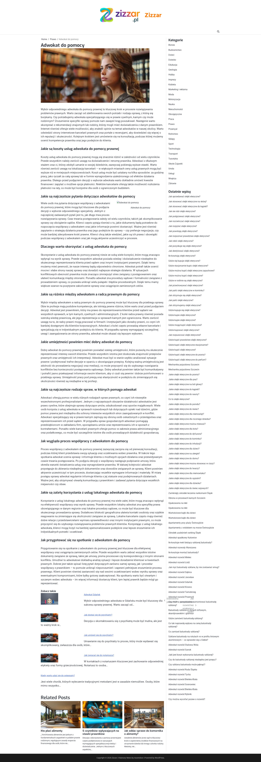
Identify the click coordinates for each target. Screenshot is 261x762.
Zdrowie (172, 183)
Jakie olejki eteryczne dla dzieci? (184, 448)
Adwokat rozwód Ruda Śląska (182, 669)
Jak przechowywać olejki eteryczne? (185, 285)
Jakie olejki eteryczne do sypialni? (184, 478)
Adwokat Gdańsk (92, 594)
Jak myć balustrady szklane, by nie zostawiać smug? (193, 567)
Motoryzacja (174, 99)
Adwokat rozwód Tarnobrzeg (182, 592)
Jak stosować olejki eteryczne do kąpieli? (188, 206)
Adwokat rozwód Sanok (179, 649)
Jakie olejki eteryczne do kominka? (185, 438)
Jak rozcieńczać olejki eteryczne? (184, 221)
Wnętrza (172, 178)
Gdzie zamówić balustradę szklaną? (185, 618)
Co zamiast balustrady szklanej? (184, 631)
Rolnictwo (173, 134)
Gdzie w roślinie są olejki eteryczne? (185, 280)
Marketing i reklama (177, 89)
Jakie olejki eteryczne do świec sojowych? (188, 488)
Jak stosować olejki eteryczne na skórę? (187, 201)
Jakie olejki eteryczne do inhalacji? (185, 443)
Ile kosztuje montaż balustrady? (183, 552)
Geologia (172, 69)
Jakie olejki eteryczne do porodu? (184, 404)
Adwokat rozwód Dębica (180, 572)
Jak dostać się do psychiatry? (98, 615)
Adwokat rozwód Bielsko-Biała (182, 679)
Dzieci (171, 55)
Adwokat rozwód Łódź (179, 562)
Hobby (171, 74)
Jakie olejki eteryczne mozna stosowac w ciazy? (191, 463)
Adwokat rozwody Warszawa (182, 547)
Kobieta (172, 84)
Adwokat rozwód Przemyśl (181, 597)
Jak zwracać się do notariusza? (99, 655)
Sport (171, 144)
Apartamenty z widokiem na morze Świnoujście (191, 527)
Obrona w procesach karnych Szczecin (186, 498)
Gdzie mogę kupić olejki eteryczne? (185, 325)
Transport (173, 153)
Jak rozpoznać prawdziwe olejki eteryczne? (189, 236)
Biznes (171, 45)
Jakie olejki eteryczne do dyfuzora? (185, 433)
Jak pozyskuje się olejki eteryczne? (185, 246)
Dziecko (172, 59)
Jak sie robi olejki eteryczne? (182, 211)
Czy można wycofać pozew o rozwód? (186, 699)
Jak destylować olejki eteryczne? (184, 251)
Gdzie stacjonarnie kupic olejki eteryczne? (188, 265)
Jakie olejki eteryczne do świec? (183, 409)
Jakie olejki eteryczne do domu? (183, 458)
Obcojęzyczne (175, 114)
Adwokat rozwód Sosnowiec (181, 684)
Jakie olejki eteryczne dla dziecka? (184, 483)
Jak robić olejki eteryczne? (181, 241)
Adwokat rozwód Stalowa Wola (183, 645)
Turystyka (173, 158)
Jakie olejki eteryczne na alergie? (184, 453)
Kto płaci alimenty (51, 730)
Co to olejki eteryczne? (179, 399)
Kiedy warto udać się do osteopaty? (58, 675)
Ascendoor (138, 758)
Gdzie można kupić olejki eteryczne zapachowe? (191, 270)
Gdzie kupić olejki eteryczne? (182, 349)
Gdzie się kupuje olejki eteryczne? (184, 260)
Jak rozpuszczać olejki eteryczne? (184, 335)
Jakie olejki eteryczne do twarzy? (184, 468)
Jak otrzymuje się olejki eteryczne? (185, 295)
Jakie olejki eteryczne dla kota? (183, 429)
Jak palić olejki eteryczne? (180, 300)
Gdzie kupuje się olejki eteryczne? (184, 310)
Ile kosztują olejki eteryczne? (182, 255)
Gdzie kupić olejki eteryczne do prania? (187, 354)
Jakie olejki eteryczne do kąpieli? (184, 389)
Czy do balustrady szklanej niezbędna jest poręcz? (192, 659)
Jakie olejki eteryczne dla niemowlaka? (187, 473)
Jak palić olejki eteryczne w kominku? (186, 290)
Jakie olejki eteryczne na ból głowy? (185, 384)
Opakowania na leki (177, 503)
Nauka (171, 104)
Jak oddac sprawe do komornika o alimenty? (143, 732)
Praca (171, 119)
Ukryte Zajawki (175, 163)
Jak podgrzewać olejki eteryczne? (184, 216)
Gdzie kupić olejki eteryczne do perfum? (187, 359)
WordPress (159, 758)
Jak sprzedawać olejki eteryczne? (184, 196)
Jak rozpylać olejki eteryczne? (182, 226)
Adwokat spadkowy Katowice (182, 537)
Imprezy (172, 79)
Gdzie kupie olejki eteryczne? (182, 315)
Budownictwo (174, 50)
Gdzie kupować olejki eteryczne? (183, 330)
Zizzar (153, 16)
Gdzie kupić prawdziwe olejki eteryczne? (187, 340)
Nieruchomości (175, 109)
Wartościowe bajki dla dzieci (182, 513)
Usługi (171, 173)
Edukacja (172, 64)
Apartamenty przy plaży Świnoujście (185, 523)
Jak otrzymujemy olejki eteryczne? (184, 305)
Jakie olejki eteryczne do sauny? (183, 394)
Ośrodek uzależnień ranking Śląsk (184, 532)
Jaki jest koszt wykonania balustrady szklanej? (190, 654)
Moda (171, 94)
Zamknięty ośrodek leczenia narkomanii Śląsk (190, 493)
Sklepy (171, 139)
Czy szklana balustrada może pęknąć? (186, 664)
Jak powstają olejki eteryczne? (183, 231)
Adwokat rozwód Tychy (179, 674)
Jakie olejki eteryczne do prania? (184, 374)
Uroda (171, 168)
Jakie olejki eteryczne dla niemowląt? (186, 414)
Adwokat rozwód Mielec (179, 557)
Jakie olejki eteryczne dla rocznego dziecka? (189, 419)
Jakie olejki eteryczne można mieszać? (187, 424)
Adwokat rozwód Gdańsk (180, 582)
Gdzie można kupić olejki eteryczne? (185, 275)
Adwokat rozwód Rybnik (180, 694)
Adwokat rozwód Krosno (180, 587)
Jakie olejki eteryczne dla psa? (183, 379)
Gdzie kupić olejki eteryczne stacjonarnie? (188, 344)
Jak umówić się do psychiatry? (98, 635)
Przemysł (172, 129)
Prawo (171, 124)
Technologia (174, 148)
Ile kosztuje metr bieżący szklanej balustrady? (190, 542)
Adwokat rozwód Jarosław (181, 577)
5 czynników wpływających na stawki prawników (101, 732)
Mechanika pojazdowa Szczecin (183, 364)
